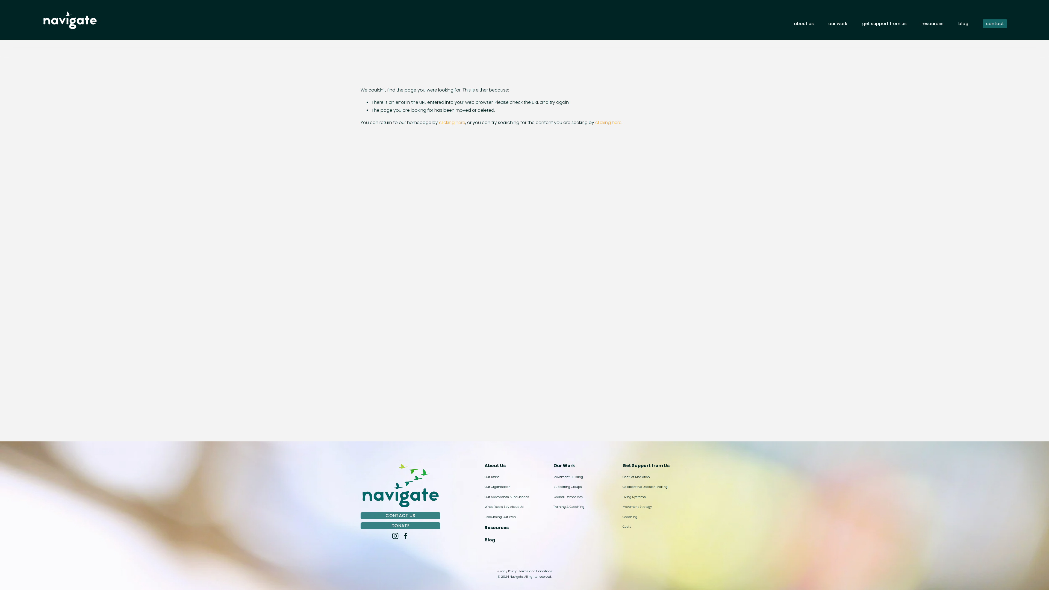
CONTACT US (400, 515)
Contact (995, 23)
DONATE (400, 526)
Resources (932, 23)
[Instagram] (395, 536)
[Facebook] (405, 536)
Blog (963, 23)
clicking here (452, 122)
